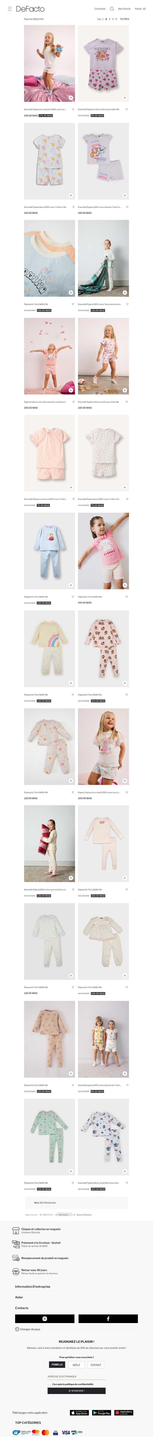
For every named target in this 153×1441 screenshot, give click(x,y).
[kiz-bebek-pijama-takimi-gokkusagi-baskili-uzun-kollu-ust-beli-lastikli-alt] (49, 648)
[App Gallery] (123, 1412)
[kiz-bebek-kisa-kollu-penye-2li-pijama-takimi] (49, 746)
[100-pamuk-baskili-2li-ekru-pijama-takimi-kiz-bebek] (49, 63)
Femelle (57, 1364)
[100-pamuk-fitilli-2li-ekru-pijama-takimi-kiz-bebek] (103, 258)
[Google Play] (101, 1412)
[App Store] (79, 1412)
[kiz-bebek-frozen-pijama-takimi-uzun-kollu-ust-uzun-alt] (49, 551)
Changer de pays (30, 1329)
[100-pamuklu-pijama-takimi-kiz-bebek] (103, 551)
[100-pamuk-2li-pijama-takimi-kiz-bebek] (103, 63)
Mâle (76, 1364)
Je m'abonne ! (76, 1390)
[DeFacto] (30, 9)
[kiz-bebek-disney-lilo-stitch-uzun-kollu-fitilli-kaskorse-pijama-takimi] (103, 1137)
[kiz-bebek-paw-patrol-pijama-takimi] (103, 648)
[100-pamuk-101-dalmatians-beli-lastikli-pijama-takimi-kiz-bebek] (103, 1039)
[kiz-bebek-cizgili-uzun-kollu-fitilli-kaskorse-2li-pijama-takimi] (103, 843)
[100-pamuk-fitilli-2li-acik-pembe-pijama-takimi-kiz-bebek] (49, 453)
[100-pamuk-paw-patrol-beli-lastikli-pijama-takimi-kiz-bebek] (103, 161)
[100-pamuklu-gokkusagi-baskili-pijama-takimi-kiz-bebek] (49, 843)
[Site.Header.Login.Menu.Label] (9, 9)
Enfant (96, 1364)
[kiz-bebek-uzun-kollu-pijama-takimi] (49, 258)
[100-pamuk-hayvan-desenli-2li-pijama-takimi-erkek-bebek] (49, 161)
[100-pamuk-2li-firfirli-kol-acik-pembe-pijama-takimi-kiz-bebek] (49, 356)
